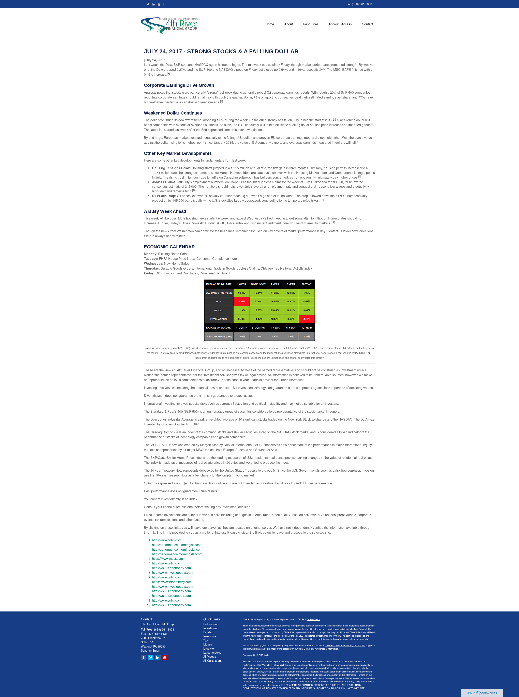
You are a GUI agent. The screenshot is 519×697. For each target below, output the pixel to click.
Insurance (209, 636)
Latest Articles (212, 652)
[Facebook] (164, 4)
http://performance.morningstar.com (177, 544)
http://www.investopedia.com (172, 572)
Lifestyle (208, 648)
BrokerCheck (313, 619)
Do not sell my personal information (321, 648)
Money (207, 644)
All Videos (209, 656)
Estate (207, 632)
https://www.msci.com (167, 558)
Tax (205, 640)
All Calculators (212, 660)
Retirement (210, 624)
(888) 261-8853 (362, 4)
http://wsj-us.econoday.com (171, 567)
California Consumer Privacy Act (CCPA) (345, 645)
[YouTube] (159, 4)
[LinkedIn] (153, 4)
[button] (288, 24)
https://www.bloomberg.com (172, 581)
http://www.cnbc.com (166, 540)
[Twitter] (148, 4)
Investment (210, 628)
